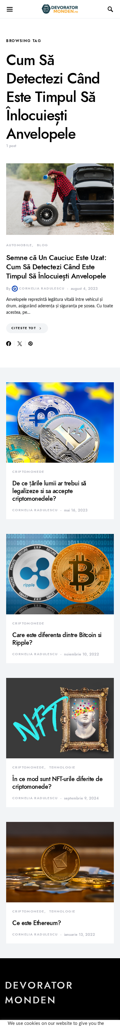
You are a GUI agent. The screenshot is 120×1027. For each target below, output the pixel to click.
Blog (42, 245)
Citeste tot (23, 328)
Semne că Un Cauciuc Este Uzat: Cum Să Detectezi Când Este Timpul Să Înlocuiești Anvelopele (56, 266)
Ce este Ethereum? (36, 923)
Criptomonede (28, 471)
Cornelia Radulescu (42, 288)
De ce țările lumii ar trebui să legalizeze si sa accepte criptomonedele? (49, 491)
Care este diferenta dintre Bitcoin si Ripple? (57, 639)
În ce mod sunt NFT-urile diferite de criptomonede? (57, 783)
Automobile (19, 245)
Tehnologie (62, 767)
